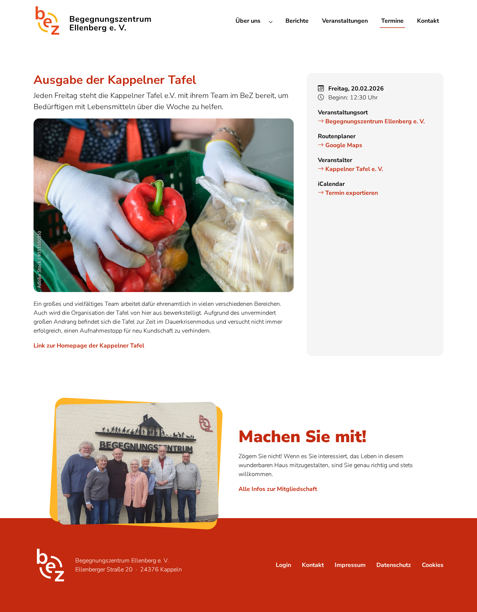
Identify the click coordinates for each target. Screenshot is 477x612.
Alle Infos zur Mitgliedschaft (277, 489)
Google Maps (343, 145)
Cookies (432, 565)
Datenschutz (393, 565)
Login (283, 565)
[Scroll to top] (461, 596)
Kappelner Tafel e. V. (353, 169)
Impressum (350, 565)
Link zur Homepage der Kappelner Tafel (89, 346)
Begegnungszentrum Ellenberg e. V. (374, 121)
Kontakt (313, 565)
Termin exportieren (351, 193)
